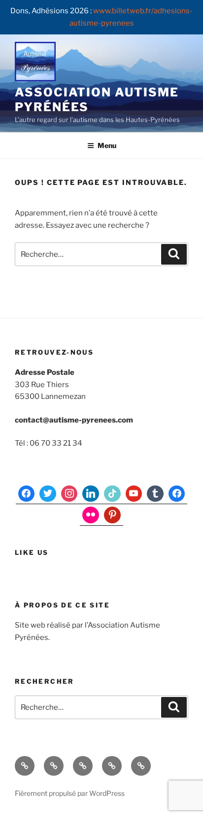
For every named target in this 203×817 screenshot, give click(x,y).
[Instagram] (69, 494)
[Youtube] (134, 494)
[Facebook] (26, 494)
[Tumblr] (155, 494)
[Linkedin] (91, 494)
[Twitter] (48, 494)
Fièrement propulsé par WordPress (70, 793)
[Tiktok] (112, 494)
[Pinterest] (112, 515)
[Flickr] (91, 515)
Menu (107, 145)
